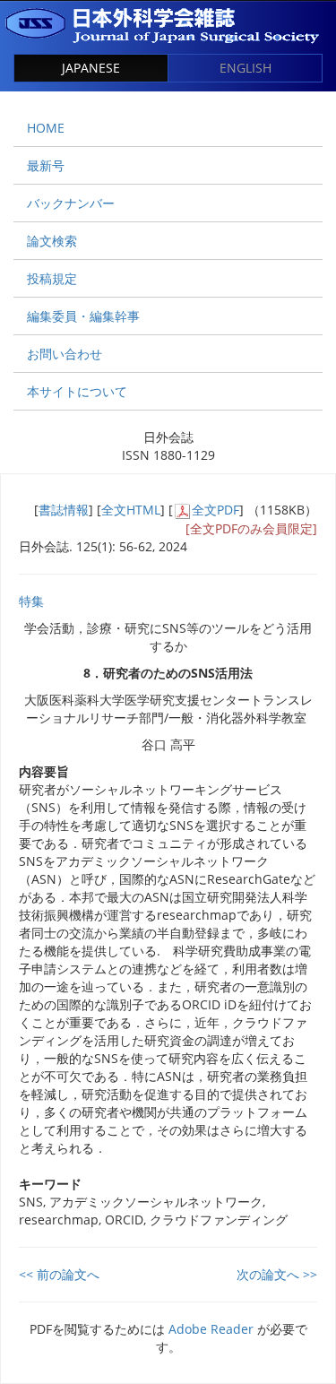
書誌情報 (64, 509)
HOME (46, 127)
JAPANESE (91, 67)
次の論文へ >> (277, 1274)
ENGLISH (245, 67)
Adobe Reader (211, 1328)
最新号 (46, 165)
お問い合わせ (64, 353)
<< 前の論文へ (59, 1274)
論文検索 (52, 240)
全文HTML (130, 509)
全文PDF (215, 509)
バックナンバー (71, 203)
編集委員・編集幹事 (83, 315)
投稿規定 (52, 278)
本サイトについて (77, 391)
